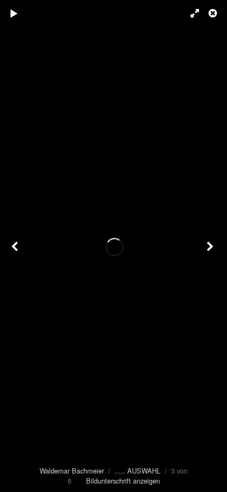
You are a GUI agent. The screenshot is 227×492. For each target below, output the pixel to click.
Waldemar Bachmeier (72, 471)
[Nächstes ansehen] (211, 246)
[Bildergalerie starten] (14, 13)
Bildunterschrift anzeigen (123, 481)
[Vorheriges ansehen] (16, 246)
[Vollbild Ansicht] (190, 13)
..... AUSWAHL (137, 471)
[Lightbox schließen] (214, 13)
